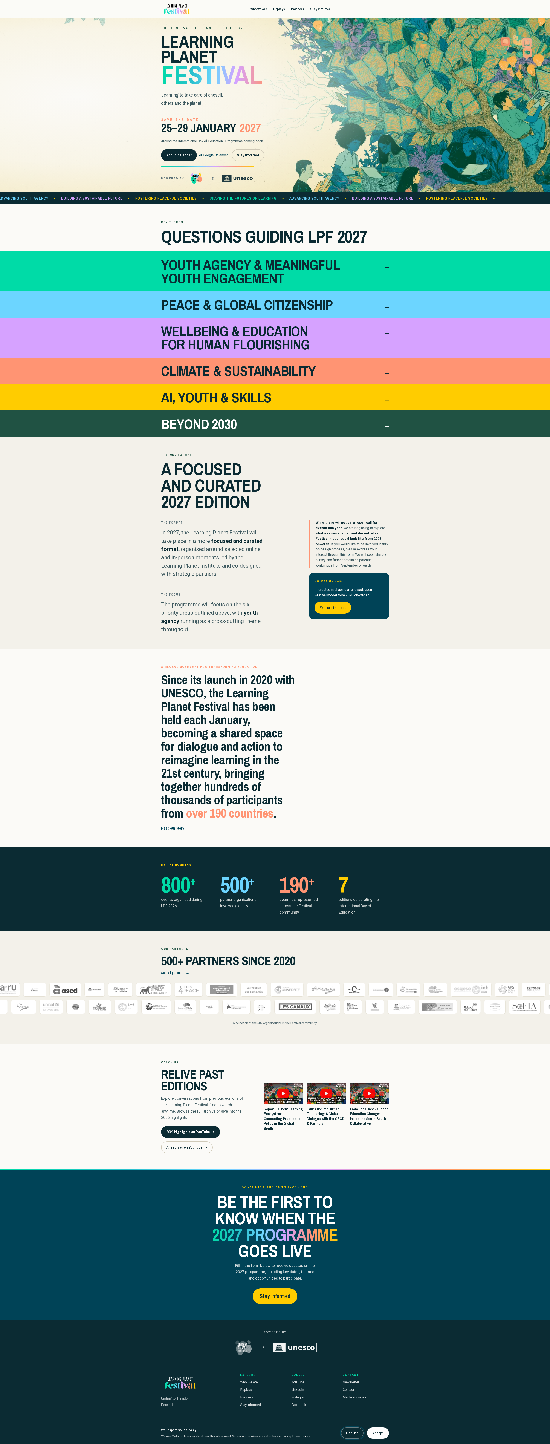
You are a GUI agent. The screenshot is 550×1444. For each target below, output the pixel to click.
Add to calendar (179, 155)
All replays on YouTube (186, 1149)
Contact (348, 1390)
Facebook (298, 1405)
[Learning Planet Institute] (196, 178)
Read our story (175, 828)
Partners (297, 8)
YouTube (297, 1382)
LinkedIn (297, 1390)
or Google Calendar (213, 155)
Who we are (258, 8)
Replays (279, 8)
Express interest (333, 607)
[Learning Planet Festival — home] (176, 9)
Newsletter (351, 1382)
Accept (378, 1433)
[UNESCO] (238, 178)
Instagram (298, 1397)
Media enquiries (354, 1397)
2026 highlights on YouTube (190, 1133)
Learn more (302, 1436)
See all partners (175, 972)
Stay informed (320, 8)
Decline (352, 1433)
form (350, 555)
